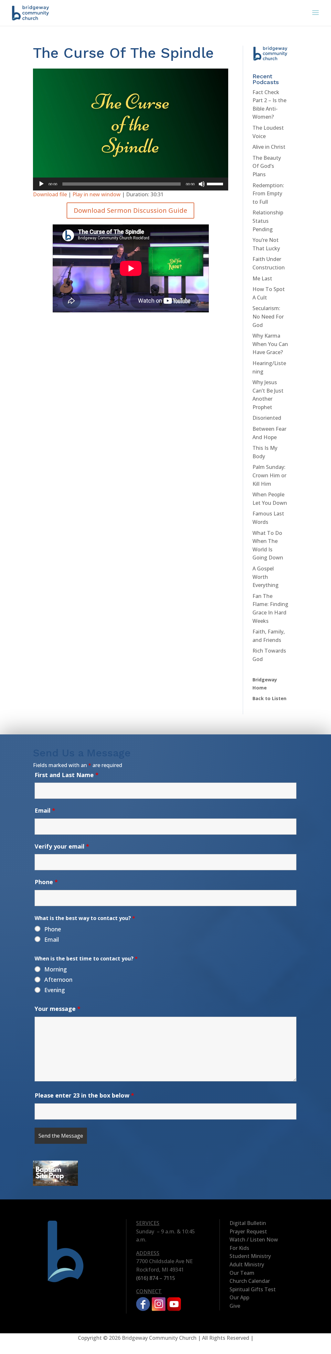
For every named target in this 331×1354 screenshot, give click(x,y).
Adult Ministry (247, 1264)
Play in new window (96, 194)
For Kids (239, 1247)
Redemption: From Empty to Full (268, 193)
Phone (46, 882)
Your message (57, 1009)
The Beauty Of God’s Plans (266, 166)
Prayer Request (248, 1231)
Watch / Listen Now (254, 1239)
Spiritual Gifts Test (253, 1289)
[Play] (41, 184)
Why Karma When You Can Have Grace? (270, 344)
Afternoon (58, 979)
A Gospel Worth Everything (265, 577)
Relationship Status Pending (267, 221)
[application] (130, 184)
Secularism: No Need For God (268, 316)
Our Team (242, 1272)
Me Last (262, 278)
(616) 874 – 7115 (155, 1278)
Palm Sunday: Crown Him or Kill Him (269, 475)
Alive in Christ (268, 146)
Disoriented (266, 417)
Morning (55, 969)
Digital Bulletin (248, 1223)
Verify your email (62, 846)
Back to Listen (269, 698)
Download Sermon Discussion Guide (130, 210)
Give (235, 1305)
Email (45, 810)
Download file (50, 194)
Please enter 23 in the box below (84, 1095)
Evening (54, 990)
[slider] (216, 183)
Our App (239, 1297)
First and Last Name (67, 775)
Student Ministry (250, 1256)
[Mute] (201, 184)
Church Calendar (250, 1280)
